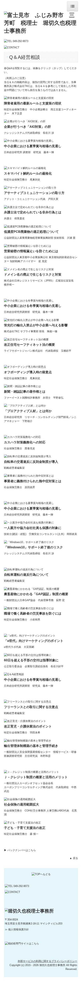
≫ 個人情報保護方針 (17, 929)
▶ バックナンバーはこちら (20, 850)
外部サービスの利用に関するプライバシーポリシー (47, 961)
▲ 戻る (73, 858)
